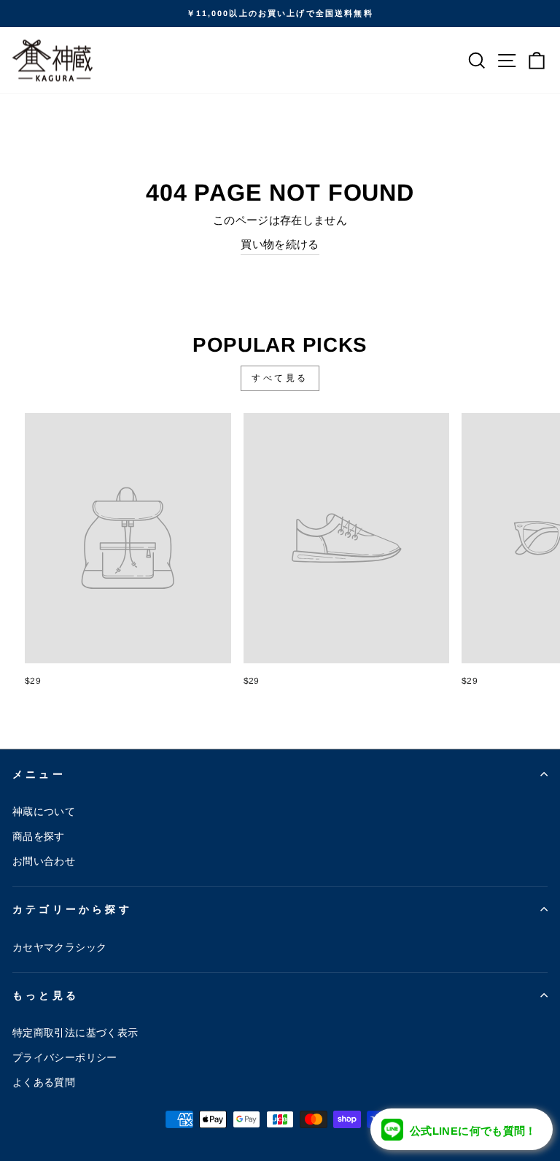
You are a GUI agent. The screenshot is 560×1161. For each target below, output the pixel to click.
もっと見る (45, 995)
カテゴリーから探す (72, 909)
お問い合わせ (43, 861)
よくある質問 (43, 1082)
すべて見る (280, 378)
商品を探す (38, 836)
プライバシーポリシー (64, 1057)
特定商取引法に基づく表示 (75, 1032)
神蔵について (43, 811)
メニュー (39, 774)
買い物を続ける (280, 244)
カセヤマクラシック (59, 947)
